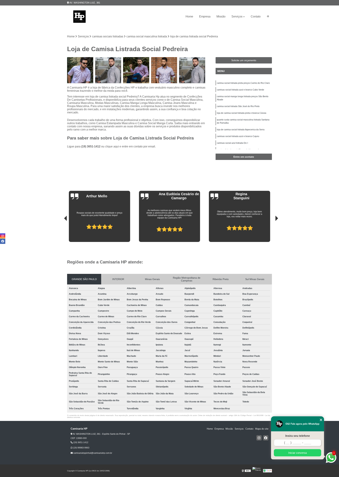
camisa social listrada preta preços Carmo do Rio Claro (243, 83)
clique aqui (112, 146)
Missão (220, 16)
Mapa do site (261, 428)
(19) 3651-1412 (91, 146)
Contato (256, 16)
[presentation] (60, 232)
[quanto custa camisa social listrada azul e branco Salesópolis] (192, 70)
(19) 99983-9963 (81, 447)
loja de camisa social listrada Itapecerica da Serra (240, 129)
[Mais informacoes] (268, 16)
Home (189, 16)
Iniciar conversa (297, 452)
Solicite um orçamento (243, 60)
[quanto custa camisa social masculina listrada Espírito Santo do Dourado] (136, 70)
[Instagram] (259, 437)
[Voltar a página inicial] (79, 16)
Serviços (236, 16)
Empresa (204, 16)
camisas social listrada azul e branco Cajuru (238, 136)
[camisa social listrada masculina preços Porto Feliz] (108, 70)
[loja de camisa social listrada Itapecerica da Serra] (80, 70)
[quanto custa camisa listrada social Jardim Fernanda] (164, 70)
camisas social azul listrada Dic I (232, 143)
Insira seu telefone (297, 435)
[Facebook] (265, 437)
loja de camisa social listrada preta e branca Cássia (241, 113)
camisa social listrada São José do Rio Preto (238, 106)
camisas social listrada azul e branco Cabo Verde (240, 90)
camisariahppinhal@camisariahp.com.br (92, 453)
